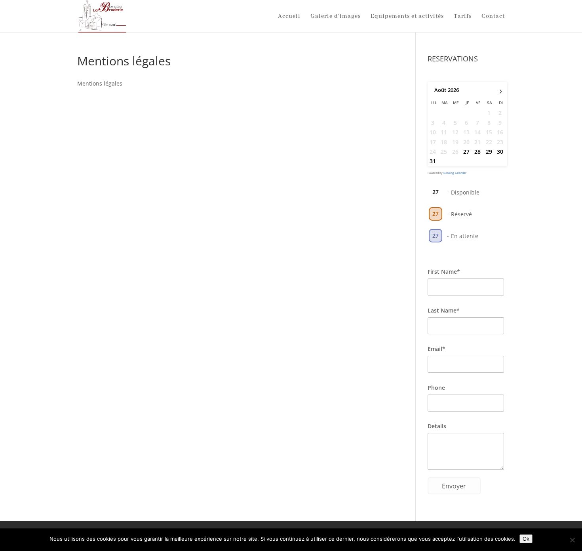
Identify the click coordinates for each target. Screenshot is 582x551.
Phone (436, 387)
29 (489, 151)
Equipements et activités (407, 16)
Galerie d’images (335, 16)
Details (437, 426)
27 (466, 151)
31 (433, 161)
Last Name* (444, 310)
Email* (436, 349)
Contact (493, 16)
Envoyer (454, 486)
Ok (526, 539)
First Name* (444, 271)
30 (500, 151)
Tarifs (463, 16)
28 (477, 151)
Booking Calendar (454, 173)
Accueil (289, 16)
